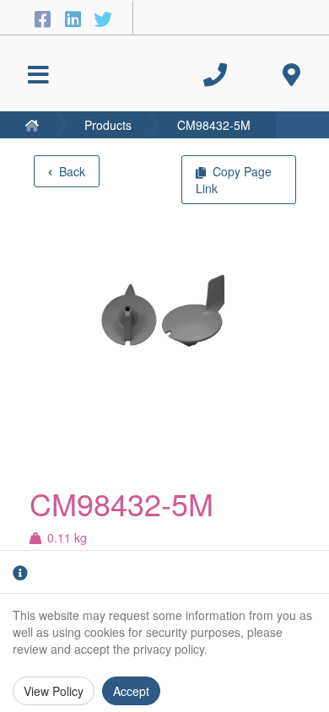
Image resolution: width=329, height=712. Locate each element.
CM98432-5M (214, 124)
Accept (131, 690)
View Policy (54, 690)
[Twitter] (103, 18)
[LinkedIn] (75, 18)
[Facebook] (45, 18)
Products (108, 124)
